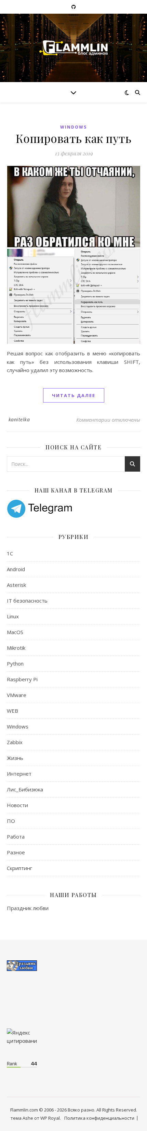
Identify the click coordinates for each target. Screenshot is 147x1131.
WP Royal (50, 1118)
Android (16, 569)
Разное (16, 852)
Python (15, 663)
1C (10, 553)
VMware (16, 695)
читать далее (73, 395)
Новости (17, 805)
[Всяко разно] (73, 48)
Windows (73, 127)
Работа (16, 836)
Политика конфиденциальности (99, 1118)
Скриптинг (19, 868)
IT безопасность (27, 600)
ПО (11, 820)
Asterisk (16, 584)
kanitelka (19, 419)
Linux (13, 616)
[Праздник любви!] (73, 965)
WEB (12, 710)
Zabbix (15, 742)
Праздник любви (28, 908)
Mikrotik (16, 647)
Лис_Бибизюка (25, 789)
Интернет (19, 773)
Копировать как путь (74, 138)
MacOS (15, 632)
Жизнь (15, 757)
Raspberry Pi (22, 679)
